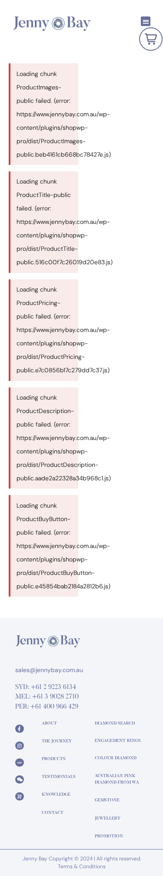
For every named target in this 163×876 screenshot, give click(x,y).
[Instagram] (19, 745)
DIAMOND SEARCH (115, 724)
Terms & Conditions (82, 866)
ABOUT (49, 724)
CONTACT (52, 813)
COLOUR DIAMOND (115, 758)
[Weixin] (19, 779)
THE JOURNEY (57, 741)
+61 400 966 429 (54, 707)
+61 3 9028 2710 (55, 697)
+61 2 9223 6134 (53, 687)
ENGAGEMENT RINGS (118, 741)
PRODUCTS (54, 759)
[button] (146, 21)
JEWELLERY (107, 819)
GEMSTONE (107, 800)
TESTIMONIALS (59, 777)
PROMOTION (109, 836)
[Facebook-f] (19, 729)
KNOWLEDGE (56, 795)
